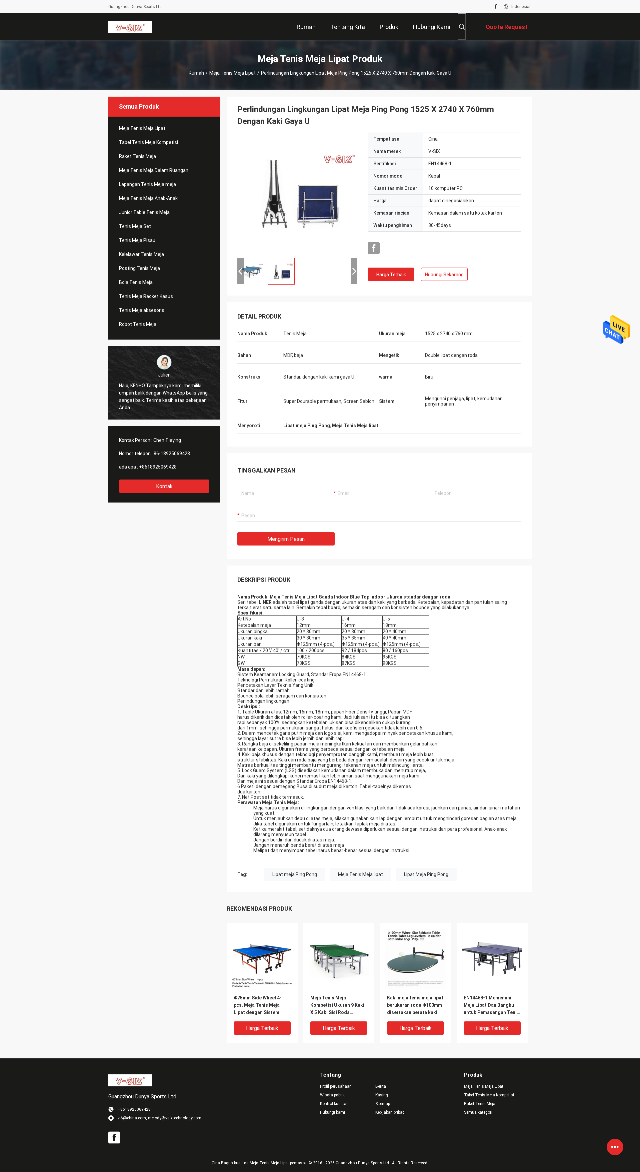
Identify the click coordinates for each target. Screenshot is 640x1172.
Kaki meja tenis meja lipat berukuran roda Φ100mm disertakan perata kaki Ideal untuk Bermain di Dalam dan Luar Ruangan (415, 1005)
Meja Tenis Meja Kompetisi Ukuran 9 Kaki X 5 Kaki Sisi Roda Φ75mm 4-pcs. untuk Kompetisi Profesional (337, 1005)
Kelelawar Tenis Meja (141, 254)
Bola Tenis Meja (136, 282)
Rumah (196, 73)
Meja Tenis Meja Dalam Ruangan (153, 170)
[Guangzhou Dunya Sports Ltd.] (130, 26)
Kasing (381, 1095)
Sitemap (382, 1103)
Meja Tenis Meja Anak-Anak (148, 198)
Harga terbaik (391, 274)
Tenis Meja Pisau (137, 240)
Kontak (164, 486)
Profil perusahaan (336, 1086)
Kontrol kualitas (334, 1103)
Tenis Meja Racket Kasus (146, 296)
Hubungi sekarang (444, 274)
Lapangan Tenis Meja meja (147, 184)
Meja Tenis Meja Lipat (232, 73)
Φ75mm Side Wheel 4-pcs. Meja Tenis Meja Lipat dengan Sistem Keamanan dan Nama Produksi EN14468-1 (258, 1005)
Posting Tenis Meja (139, 268)
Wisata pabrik (332, 1095)
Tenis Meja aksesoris (141, 310)
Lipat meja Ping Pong (294, 874)
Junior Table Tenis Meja (144, 212)
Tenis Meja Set (135, 226)
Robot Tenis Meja (137, 324)
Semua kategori (478, 1112)
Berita (380, 1086)
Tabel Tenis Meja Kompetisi (148, 142)
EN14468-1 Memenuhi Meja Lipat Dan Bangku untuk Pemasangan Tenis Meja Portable (491, 1005)
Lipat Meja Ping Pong (426, 874)
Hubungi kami (332, 1112)
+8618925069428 (158, 467)
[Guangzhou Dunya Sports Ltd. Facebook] (496, 6)
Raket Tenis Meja (137, 156)
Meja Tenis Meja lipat (360, 874)
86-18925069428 (172, 453)
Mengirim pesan (286, 539)
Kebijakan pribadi (390, 1112)
